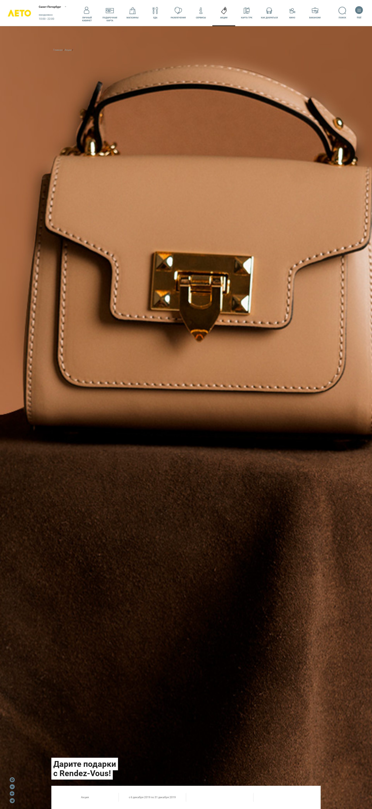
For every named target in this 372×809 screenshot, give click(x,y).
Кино (292, 17)
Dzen (12, 793)
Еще (359, 17)
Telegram (12, 800)
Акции (223, 17)
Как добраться (269, 17)
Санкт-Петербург (50, 6)
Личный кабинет (87, 19)
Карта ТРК (246, 17)
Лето (19, 13)
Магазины (133, 17)
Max (12, 779)
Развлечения (178, 17)
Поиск (342, 17)
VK (12, 786)
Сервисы (201, 17)
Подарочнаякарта (109, 19)
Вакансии (315, 17)
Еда (155, 17)
